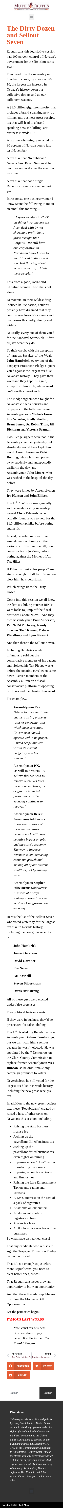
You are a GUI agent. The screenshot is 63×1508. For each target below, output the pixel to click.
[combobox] (22, 1393)
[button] (31, 17)
